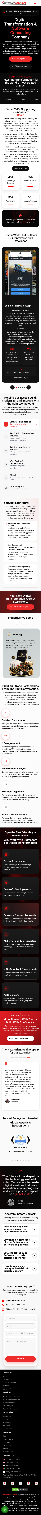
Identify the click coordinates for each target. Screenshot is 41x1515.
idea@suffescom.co (17, 1300)
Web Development (10, 1409)
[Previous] (17, 622)
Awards (5, 1449)
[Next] (24, 622)
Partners (6, 1386)
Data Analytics (8, 1406)
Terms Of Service (22, 1510)
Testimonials (7, 1445)
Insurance (6, 1426)
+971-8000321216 (13, 1469)
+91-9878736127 (12, 1465)
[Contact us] (4, 1509)
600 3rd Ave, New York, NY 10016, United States (19, 1476)
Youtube (36, 1484)
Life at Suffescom (9, 1383)
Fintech (5, 1419)
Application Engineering (11, 1396)
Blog (4, 1436)
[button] (12, 1161)
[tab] (20, 1229)
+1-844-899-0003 (18, 1305)
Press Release (8, 1452)
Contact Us (7, 1389)
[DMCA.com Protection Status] (20, 1490)
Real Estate (7, 1416)
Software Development (11, 1399)
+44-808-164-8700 (13, 1462)
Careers (6, 1379)
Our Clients (7, 1442)
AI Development (9, 1403)
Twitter (20, 1484)
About (5, 1376)
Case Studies (8, 1439)
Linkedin (12, 1484)
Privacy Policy (33, 1510)
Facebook (4, 1484)
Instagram (28, 1484)
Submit (20, 1359)
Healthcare (7, 1422)
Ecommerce (7, 1429)
